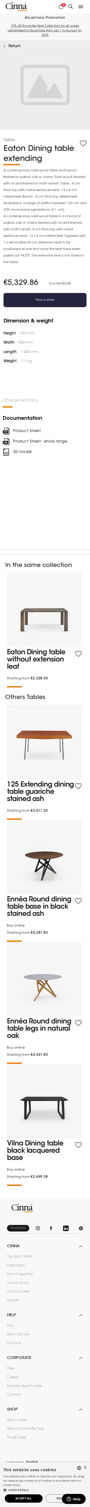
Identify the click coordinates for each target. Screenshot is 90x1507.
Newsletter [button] (18, 1228)
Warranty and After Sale (25, 1429)
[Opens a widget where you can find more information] (74, 1499)
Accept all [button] (24, 1498)
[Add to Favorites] (83, 143)
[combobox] (79, 1468)
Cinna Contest (18, 1291)
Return (15, 46)
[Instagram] (39, 1228)
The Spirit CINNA (20, 1257)
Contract (14, 1395)
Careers (13, 1377)
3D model (22, 452)
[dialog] (45, 1484)
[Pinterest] (81, 1228)
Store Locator (17, 1420)
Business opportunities (24, 1386)
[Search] (70, 6)
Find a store (45, 300)
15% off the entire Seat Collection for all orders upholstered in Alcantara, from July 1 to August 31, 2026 (45, 31)
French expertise (20, 1274)
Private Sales (16, 1437)
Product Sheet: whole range (40, 441)
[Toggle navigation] (81, 6)
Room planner (18, 1334)
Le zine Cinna (18, 1283)
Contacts (14, 1343)
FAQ (10, 1326)
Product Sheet (27, 431)
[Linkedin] (67, 1228)
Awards (13, 1300)
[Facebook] (53, 1228)
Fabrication (16, 1265)
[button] (45, 1490)
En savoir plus (30, 1485)
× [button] (85, 1467)
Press (11, 1368)
